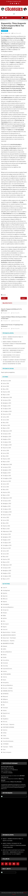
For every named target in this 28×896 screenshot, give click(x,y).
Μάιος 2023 (5, 489)
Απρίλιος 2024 (6, 458)
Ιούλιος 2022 (6, 517)
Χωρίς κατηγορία (7, 752)
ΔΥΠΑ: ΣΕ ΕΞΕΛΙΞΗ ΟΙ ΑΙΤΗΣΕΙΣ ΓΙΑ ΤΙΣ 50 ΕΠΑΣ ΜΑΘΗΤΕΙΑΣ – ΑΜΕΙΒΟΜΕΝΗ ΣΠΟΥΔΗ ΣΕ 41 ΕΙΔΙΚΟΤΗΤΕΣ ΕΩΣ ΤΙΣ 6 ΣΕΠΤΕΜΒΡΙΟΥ (14, 350)
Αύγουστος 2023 (7, 481)
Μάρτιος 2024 (6, 461)
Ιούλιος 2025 (6, 417)
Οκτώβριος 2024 (7, 442)
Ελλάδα (4, 657)
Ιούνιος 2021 (6, 553)
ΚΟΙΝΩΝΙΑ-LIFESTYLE (8, 691)
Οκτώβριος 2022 (7, 509)
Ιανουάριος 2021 (7, 567)
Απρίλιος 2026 (6, 391)
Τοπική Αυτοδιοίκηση (8, 741)
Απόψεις (5, 612)
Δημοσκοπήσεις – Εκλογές (9, 632)
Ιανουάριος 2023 (7, 500)
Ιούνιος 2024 (6, 453)
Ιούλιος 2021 (6, 551)
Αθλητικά (5, 598)
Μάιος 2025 (5, 422)
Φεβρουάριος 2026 (7, 397)
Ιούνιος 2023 (6, 486)
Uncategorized (6, 590)
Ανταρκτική (5, 610)
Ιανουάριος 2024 (7, 467)
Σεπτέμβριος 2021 (7, 545)
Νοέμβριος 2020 (7, 573)
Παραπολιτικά (6, 713)
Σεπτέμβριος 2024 (7, 444)
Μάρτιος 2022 (6, 528)
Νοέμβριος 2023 (7, 472)
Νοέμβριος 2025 (7, 405)
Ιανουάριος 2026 (7, 400)
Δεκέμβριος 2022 (7, 503)
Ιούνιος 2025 (6, 419)
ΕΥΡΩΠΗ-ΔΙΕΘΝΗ (7, 674)
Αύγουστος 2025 (7, 414)
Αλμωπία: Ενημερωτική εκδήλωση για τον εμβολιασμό (11, 309)
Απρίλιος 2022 (6, 525)
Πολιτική (5, 721)
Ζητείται (5, 677)
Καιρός (4, 679)
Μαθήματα (5, 699)
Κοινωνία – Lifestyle (7, 688)
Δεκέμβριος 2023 (7, 470)
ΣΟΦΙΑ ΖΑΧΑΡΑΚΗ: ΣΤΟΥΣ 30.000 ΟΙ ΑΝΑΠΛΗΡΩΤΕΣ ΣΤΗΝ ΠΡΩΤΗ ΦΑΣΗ (11, 356)
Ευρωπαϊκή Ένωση (7, 668)
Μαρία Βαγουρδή (17, 33)
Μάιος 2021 (5, 556)
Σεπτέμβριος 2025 (7, 411)
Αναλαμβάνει (6, 604)
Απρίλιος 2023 (6, 492)
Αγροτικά (5, 596)
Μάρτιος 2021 (6, 562)
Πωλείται (5, 730)
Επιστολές (5, 665)
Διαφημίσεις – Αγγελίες (8, 640)
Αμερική (5, 601)
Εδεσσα (4, 654)
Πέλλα (4, 716)
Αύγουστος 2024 (7, 447)
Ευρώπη (5, 671)
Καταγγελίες (6, 682)
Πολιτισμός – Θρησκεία (8, 724)
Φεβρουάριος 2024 (7, 464)
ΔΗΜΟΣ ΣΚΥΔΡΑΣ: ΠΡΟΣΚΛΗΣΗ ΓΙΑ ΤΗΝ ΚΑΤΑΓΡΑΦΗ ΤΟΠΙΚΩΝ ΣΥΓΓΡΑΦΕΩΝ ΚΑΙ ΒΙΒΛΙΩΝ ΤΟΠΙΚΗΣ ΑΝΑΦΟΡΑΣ (14, 343)
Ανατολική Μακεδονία (8, 607)
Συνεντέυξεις (6, 738)
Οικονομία (5, 707)
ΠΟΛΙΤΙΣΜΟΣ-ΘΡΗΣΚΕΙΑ (8, 727)
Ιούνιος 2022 (6, 520)
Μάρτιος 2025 (6, 428)
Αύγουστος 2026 (7, 380)
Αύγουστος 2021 (7, 548)
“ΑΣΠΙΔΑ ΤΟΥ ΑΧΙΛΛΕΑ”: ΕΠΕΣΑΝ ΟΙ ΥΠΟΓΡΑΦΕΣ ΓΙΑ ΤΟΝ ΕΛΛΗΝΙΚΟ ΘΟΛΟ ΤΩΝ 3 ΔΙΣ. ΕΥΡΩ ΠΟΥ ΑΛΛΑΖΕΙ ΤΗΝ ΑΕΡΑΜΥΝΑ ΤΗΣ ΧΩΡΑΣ (14, 361)
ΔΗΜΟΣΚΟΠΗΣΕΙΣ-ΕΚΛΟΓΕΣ (9, 635)
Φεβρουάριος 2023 (7, 498)
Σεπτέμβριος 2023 (7, 478)
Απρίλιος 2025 (6, 425)
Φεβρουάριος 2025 (7, 431)
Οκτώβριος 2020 (7, 576)
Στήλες (4, 735)
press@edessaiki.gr (8, 771)
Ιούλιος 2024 (6, 450)
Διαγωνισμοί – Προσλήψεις (9, 637)
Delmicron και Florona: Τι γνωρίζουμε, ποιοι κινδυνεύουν (12, 325)
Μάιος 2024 (5, 456)
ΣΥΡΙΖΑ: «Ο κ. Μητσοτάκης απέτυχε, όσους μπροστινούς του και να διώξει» (5, 298)
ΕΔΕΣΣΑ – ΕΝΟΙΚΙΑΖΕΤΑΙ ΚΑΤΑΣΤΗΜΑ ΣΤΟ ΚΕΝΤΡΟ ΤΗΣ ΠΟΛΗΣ (13, 337)
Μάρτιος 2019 (6, 578)
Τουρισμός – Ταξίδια (8, 746)
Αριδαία (5, 618)
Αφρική (4, 626)
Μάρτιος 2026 (6, 394)
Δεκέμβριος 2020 (7, 570)
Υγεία (4, 749)
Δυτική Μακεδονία (7, 651)
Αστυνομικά (6, 624)
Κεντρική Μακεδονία (8, 685)
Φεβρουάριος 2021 (7, 565)
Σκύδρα (4, 732)
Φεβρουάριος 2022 (7, 531)
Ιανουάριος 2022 (7, 534)
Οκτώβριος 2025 (7, 408)
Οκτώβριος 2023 (7, 475)
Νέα (4, 704)
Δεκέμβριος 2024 (7, 436)
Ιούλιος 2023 (6, 484)
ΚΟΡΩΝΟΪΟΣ (4, 30)
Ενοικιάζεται (6, 660)
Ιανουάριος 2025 (7, 433)
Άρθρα (4, 615)
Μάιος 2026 (5, 389)
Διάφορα (5, 646)
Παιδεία (4, 710)
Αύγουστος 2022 (7, 514)
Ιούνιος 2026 (6, 386)
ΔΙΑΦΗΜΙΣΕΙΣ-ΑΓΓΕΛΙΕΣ (8, 643)
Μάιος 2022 (5, 523)
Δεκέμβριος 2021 (7, 537)
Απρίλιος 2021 (6, 559)
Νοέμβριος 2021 (7, 539)
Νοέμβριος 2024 (7, 439)
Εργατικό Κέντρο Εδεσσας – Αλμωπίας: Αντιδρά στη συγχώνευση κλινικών (24, 298)
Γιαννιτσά (5, 629)
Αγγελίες (5, 593)
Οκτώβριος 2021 (7, 542)
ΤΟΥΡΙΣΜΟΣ (6, 744)
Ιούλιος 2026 (6, 383)
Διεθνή (4, 649)
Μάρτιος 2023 (6, 495)
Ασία (4, 621)
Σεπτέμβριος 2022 (7, 512)
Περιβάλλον (5, 718)
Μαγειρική (5, 696)
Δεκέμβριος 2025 (7, 403)
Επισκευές (5, 663)
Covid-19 (5, 587)
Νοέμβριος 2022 (7, 506)
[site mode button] (22, 17)
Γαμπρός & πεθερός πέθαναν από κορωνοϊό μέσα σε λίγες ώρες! (13, 317)
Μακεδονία (5, 702)
